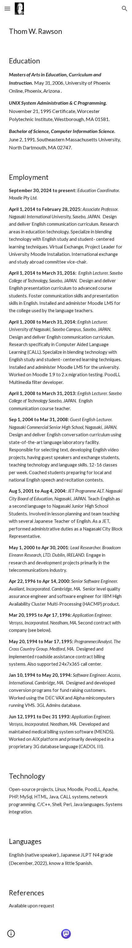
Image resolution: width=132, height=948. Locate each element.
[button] (7, 8)
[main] (66, 31)
